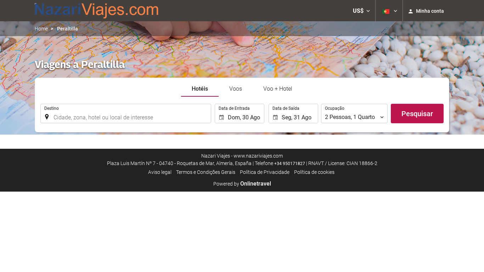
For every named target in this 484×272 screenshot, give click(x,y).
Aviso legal (159, 172)
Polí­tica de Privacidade (264, 172)
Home (41, 29)
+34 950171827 (289, 163)
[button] (361, 10)
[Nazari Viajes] (97, 10)
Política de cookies (314, 172)
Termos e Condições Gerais (205, 172)
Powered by (242, 184)
